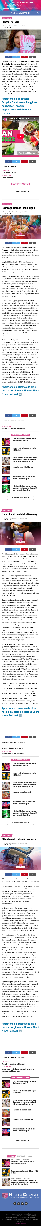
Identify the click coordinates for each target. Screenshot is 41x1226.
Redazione (8, 27)
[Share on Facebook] (8, 57)
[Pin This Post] (24, 57)
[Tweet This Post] (16, 57)
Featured (21, 421)
